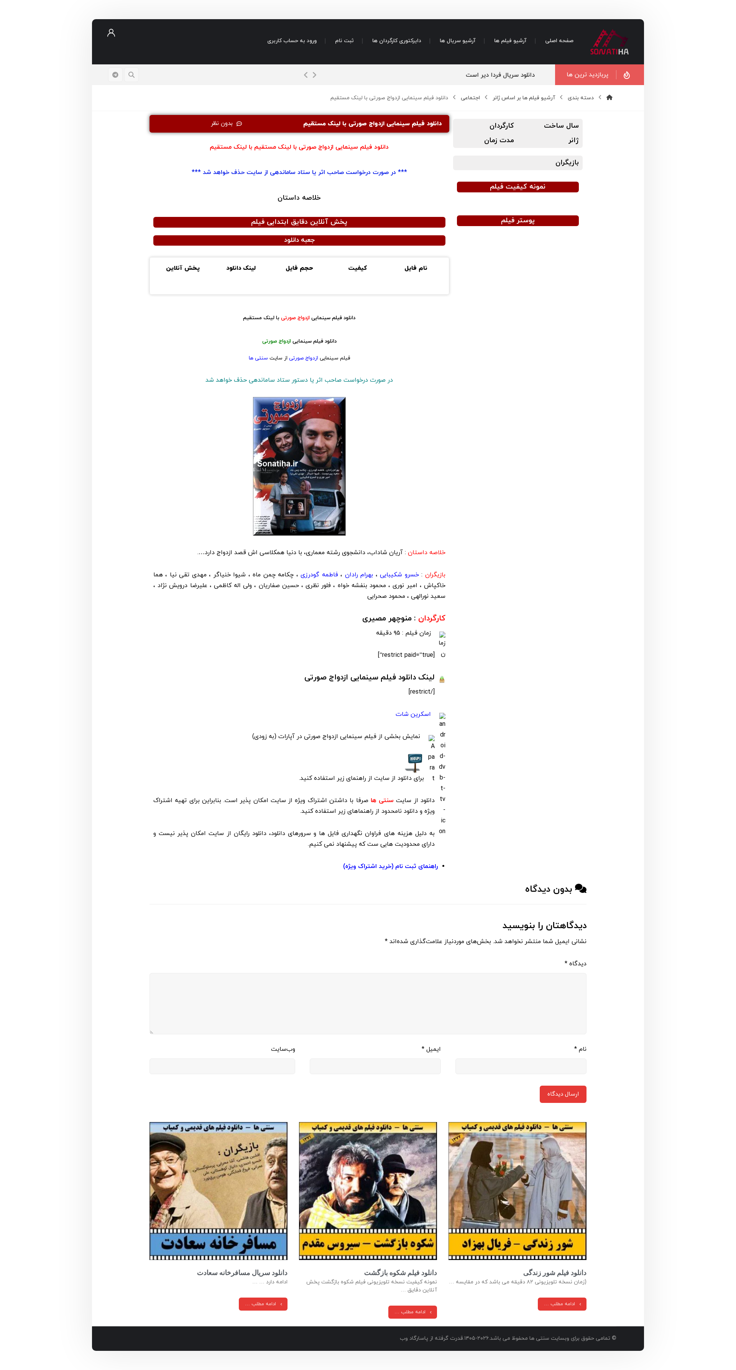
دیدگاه (575, 964)
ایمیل (431, 1049)
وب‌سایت (283, 1049)
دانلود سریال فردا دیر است (507, 75)
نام (580, 1049)
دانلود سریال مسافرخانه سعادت (242, 1272)
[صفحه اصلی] (609, 98)
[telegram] (115, 74)
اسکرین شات (413, 714)
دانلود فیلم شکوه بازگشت (400, 1272)
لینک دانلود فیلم (369, 677)
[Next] (314, 75)
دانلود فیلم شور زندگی (554, 1272)
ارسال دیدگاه (563, 1094)
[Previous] (306, 75)
